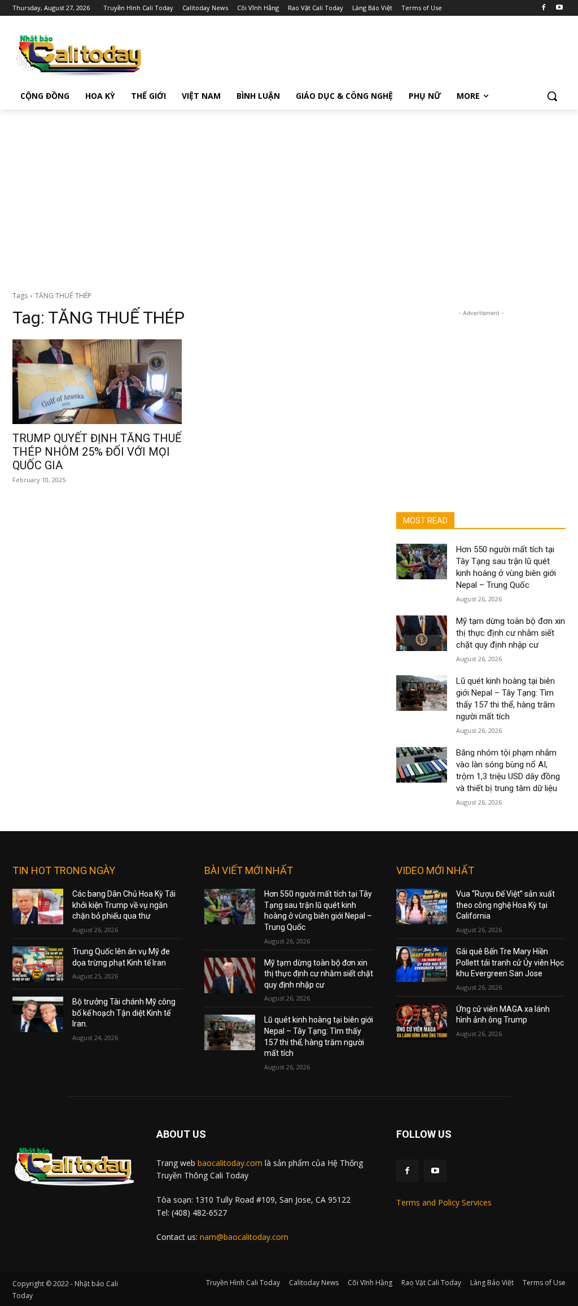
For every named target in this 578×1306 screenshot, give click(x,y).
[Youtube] (559, 8)
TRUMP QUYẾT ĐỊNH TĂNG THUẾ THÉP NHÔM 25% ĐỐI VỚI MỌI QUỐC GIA (96, 451)
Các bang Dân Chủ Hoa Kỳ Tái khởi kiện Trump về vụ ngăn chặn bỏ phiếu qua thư (124, 904)
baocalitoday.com (230, 1163)
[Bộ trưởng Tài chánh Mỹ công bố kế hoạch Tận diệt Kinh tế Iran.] (37, 1014)
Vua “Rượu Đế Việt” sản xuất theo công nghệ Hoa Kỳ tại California (505, 904)
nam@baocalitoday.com (244, 1236)
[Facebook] (543, 8)
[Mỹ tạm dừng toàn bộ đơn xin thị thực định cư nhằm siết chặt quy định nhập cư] (421, 633)
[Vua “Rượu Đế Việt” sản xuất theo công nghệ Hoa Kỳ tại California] (421, 906)
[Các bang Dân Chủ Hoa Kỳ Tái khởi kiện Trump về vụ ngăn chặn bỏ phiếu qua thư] (37, 906)
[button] (552, 96)
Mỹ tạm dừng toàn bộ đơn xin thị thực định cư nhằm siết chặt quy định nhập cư (510, 633)
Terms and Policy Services (444, 1202)
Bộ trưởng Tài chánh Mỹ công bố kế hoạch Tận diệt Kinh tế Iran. (124, 1012)
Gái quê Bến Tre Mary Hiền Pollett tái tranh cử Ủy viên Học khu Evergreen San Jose (510, 962)
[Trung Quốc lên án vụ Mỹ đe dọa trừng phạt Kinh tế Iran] (37, 964)
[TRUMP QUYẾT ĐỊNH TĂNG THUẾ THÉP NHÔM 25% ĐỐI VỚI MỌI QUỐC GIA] (97, 381)
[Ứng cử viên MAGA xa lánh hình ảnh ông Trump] (421, 1021)
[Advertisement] (289, 194)
